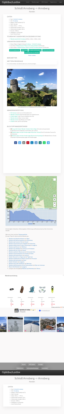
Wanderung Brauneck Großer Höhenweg (19, 245)
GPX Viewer (45, 2)
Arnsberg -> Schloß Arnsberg (33, 44)
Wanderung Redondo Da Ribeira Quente (19, 258)
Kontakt (40, 364)
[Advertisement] (32, 156)
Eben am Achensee (40, 265)
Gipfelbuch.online (11, 2)
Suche (27, 2)
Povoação (34, 258)
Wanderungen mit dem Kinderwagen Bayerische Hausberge (27, 135)
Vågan (28, 238)
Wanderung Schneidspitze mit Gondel (18, 253)
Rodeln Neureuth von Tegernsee (17, 257)
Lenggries (34, 245)
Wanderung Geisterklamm (15, 255)
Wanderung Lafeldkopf (15, 248)
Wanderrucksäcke (15, 114)
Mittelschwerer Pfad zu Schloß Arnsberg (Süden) (29, 47)
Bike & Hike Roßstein (14, 267)
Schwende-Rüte (31, 252)
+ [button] (54, 203)
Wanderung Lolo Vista (14, 250)
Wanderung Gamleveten (15, 260)
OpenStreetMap (29, 208)
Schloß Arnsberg (18, 19)
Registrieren (53, 2)
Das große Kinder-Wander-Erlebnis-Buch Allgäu (24, 129)
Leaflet (18, 208)
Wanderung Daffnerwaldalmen (17, 240)
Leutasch (26, 255)
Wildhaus (24, 247)
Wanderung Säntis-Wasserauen (17, 252)
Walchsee (28, 263)
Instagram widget (56, 329)
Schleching (32, 243)
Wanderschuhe (14, 119)
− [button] (54, 206)
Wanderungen (35, 2)
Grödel (12, 121)
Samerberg (29, 240)
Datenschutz (20, 368)
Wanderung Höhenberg (28, 268)
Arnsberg (15, 20)
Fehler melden (32, 55)
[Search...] (54, 196)
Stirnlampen (13, 113)
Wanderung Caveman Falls (16, 242)
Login (60, 2)
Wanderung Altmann (14, 247)
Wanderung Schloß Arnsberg (17, 39)
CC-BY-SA (46, 208)
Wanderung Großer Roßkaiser (16, 263)
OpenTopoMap (40, 208)
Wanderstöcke (14, 118)
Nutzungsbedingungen (32, 368)
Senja (24, 260)
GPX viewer (32, 364)
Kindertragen (13, 116)
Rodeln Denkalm (13, 262)
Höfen (32, 253)
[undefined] (54, 179)
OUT (62, 307)
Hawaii (26, 242)
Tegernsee (30, 257)
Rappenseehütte (23, 234)
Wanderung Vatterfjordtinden (16, 238)
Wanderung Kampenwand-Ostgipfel (18, 243)
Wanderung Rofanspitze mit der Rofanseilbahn (21, 265)
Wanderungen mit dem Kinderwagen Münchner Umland (26, 132)
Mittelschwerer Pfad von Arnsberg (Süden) (27, 45)
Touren (24, 364)
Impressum (45, 368)
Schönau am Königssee (28, 248)
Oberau (38, 268)
